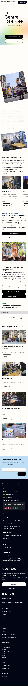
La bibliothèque (5, 623)
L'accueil (4, 614)
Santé (3, 645)
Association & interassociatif (9, 637)
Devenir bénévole (6, 679)
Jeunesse (4, 657)
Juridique (4, 649)
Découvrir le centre (6, 611)
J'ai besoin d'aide (6, 665)
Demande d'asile (6, 647)
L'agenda (4, 628)
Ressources (5, 642)
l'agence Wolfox (19, 602)
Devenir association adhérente (9, 682)
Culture (3, 653)
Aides (3, 662)
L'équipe (4, 620)
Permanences (5, 668)
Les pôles (4, 617)
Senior (3, 655)
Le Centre (5, 608)
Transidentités (5, 651)
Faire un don (5, 676)
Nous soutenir (6, 673)
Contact (4, 631)
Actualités (4, 625)
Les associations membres (8, 634)
